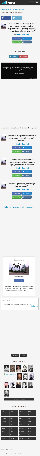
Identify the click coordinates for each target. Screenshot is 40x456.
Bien (29, 415)
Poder (29, 421)
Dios (11, 418)
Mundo (21, 411)
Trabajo (12, 435)
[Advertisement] (20, 102)
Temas (23, 355)
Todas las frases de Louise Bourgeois (19, 207)
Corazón (21, 428)
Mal (3, 431)
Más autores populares (19, 399)
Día (11, 421)
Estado (4, 438)
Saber (29, 428)
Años (29, 431)
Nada (29, 411)
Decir (3, 428)
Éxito (12, 411)
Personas (30, 425)
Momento (30, 438)
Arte (11, 431)
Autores (8, 9)
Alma (3, 435)
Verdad (4, 421)
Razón (12, 438)
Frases (3, 9)
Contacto (24, 454)
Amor (3, 415)
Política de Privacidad (15, 454)
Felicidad (21, 431)
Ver (11, 428)
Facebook (4, 454)
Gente (20, 418)
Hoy (29, 435)
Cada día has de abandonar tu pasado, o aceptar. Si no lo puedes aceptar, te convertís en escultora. (22, 162)
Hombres (21, 415)
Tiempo (4, 418)
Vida (3, 411)
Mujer (3, 425)
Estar (20, 421)
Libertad (12, 425)
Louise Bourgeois (18, 9)
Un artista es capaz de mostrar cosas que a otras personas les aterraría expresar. (22, 138)
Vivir (20, 425)
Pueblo (21, 438)
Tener (29, 418)
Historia (21, 435)
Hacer (12, 415)
